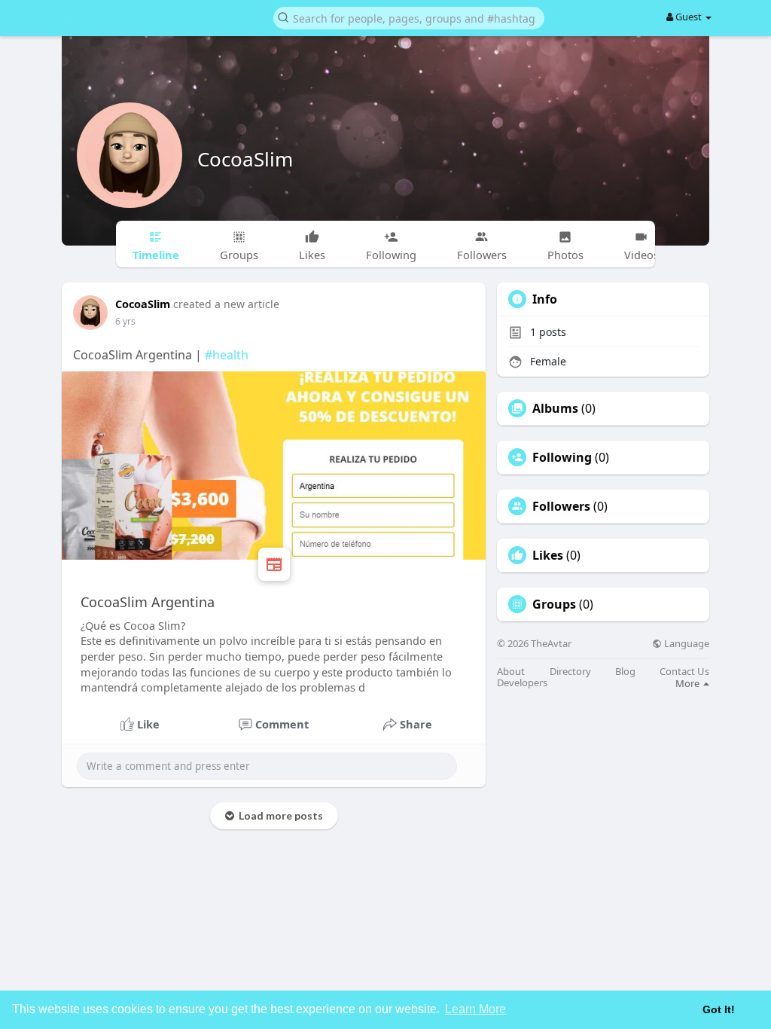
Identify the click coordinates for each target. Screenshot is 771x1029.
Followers (561, 506)
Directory (570, 671)
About (511, 671)
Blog (625, 671)
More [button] (688, 683)
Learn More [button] (475, 1009)
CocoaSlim (245, 159)
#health (226, 355)
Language (685, 644)
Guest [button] (688, 16)
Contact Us (684, 671)
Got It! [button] (718, 1009)
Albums (555, 408)
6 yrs (125, 321)
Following (562, 457)
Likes (547, 555)
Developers (522, 683)
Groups (554, 604)
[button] (409, 17)
